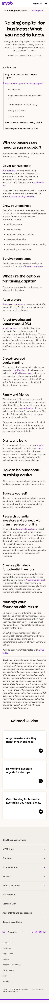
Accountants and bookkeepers (17, 913)
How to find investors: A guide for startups (19, 770)
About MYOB (8, 943)
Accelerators (14, 89)
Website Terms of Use (11, 965)
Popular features (10, 867)
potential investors (26, 529)
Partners (7, 876)
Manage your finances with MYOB (21, 128)
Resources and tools (12, 922)
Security (6, 981)
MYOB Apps (8, 849)
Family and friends (17, 110)
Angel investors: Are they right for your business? (21, 740)
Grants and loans (16, 116)
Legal (5, 976)
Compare (7, 858)
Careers (6, 959)
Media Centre (8, 954)
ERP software (9, 894)
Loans (40, 448)
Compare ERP (9, 903)
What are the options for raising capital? (24, 83)
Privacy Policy (8, 970)
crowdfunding (26, 408)
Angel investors (10, 328)
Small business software (14, 840)
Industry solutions (11, 885)
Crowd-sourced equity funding (22, 104)
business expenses (34, 266)
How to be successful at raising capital (23, 122)
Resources (7, 948)
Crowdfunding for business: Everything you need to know (23, 801)
